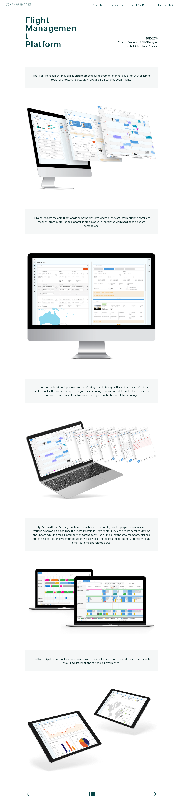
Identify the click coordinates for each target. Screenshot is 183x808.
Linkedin (140, 4)
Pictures (165, 4)
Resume (117, 4)
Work (97, 4)
